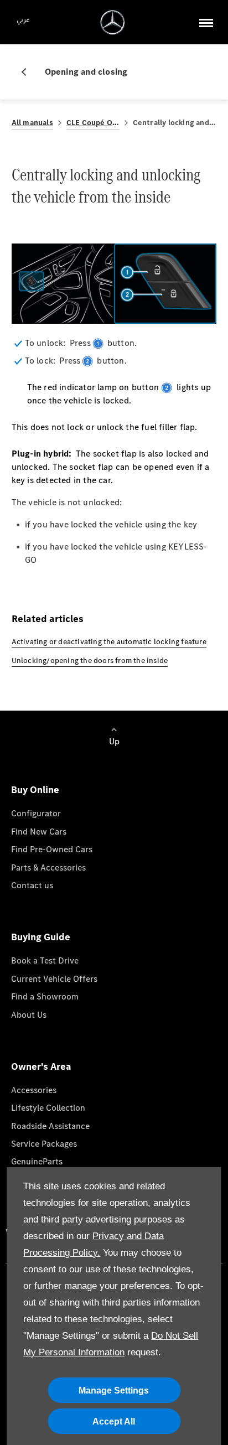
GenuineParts (37, 1161)
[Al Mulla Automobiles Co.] (112, 22)
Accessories (33, 1090)
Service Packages (44, 1143)
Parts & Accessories (48, 867)
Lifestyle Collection (48, 1107)
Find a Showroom (45, 996)
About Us (28, 1015)
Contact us (32, 885)
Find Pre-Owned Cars (51, 849)
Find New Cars (38, 831)
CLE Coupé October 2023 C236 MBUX (93, 122)
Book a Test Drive (45, 960)
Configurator (36, 813)
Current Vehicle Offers (54, 979)
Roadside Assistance (50, 1126)
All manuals (32, 122)
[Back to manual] (28, 72)
